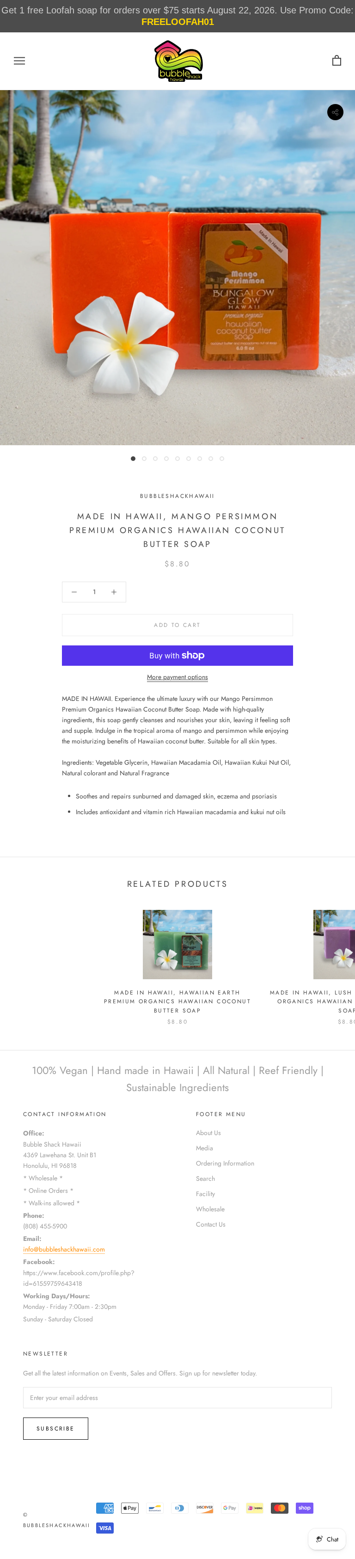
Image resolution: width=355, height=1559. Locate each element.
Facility (205, 1193)
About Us (208, 1132)
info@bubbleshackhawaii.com (64, 1249)
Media (204, 1148)
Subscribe (56, 1428)
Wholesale (210, 1209)
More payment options (177, 676)
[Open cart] (336, 60)
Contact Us (211, 1224)
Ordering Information (225, 1163)
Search (205, 1178)
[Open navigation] (19, 61)
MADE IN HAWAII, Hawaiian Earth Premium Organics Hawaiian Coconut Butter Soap (177, 1001)
